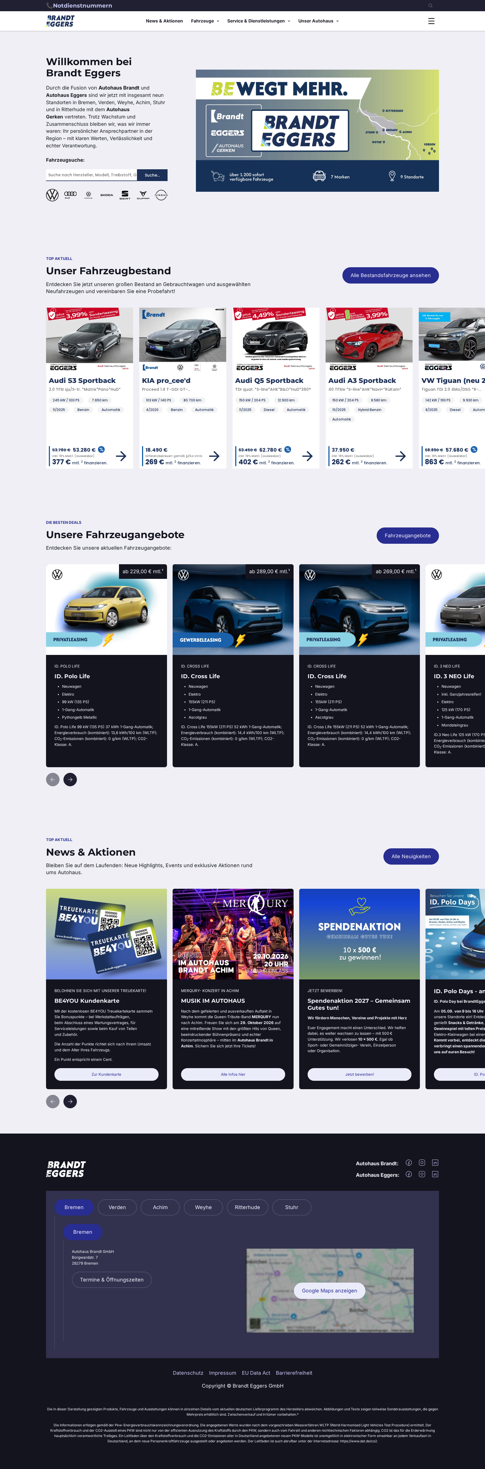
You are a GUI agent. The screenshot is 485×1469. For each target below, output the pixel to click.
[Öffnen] (431, 21)
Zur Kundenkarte (106, 1074)
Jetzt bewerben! (359, 1074)
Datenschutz (188, 1373)
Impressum (222, 1373)
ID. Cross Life (189, 568)
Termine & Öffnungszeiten (112, 1280)
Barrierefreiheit (294, 1373)
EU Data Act (256, 1373)
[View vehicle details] (121, 456)
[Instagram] (422, 1165)
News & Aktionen (164, 21)
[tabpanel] (242, 1282)
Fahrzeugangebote (408, 535)
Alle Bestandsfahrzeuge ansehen (391, 275)
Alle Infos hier (233, 1074)
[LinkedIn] (435, 1165)
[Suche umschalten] (430, 5)
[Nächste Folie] (70, 779)
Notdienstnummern (82, 5)
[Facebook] (409, 1165)
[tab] (74, 1207)
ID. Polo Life (60, 568)
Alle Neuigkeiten (411, 856)
